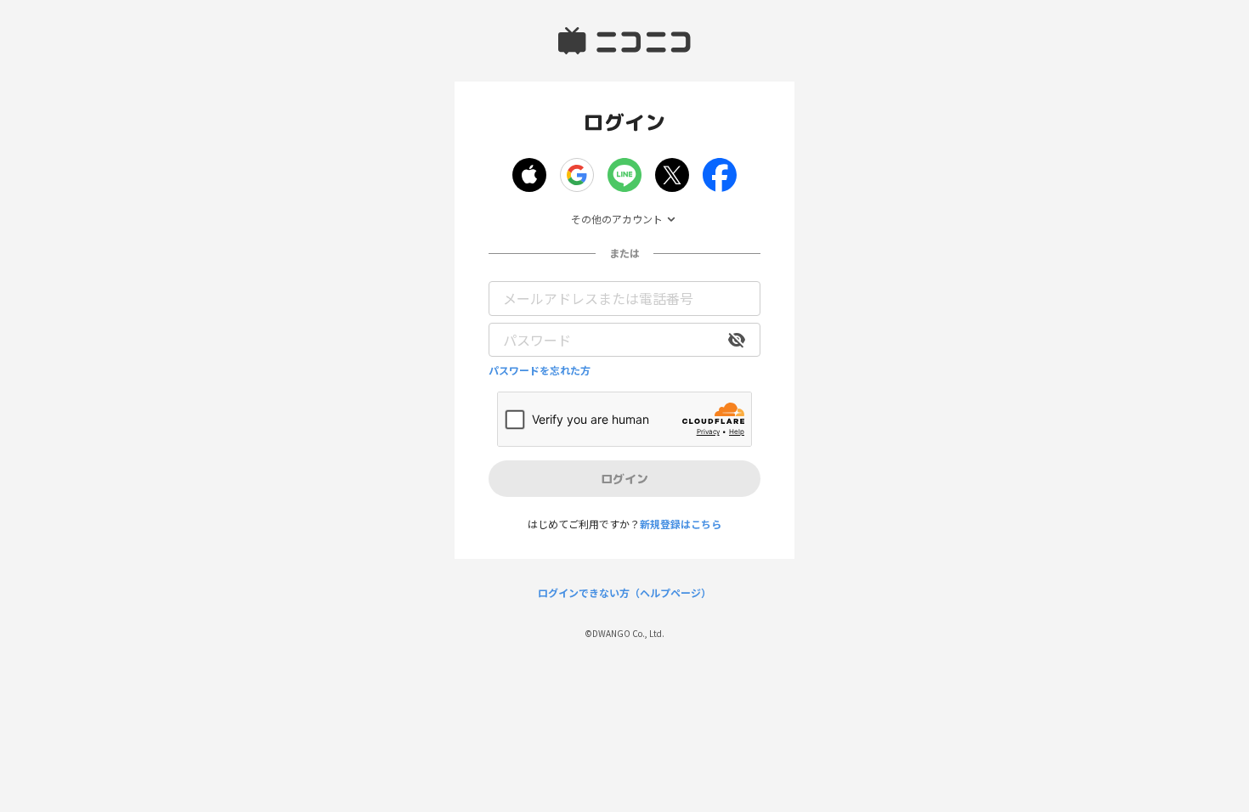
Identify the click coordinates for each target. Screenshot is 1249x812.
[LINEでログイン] (624, 175)
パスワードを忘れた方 (540, 370)
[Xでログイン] (672, 175)
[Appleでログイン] (529, 175)
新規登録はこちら (680, 523)
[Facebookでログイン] (720, 175)
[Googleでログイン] (577, 175)
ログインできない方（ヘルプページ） (624, 593)
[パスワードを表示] (736, 340)
